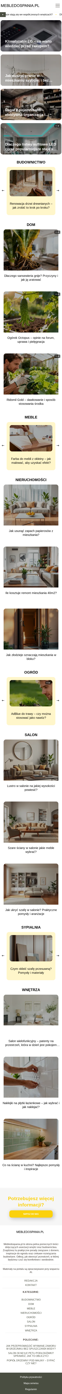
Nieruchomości (30, 480)
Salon (31, 735)
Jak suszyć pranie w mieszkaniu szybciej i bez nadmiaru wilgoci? (27, 78)
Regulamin (31, 1389)
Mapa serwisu (31, 1383)
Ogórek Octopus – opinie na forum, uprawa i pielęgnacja (31, 339)
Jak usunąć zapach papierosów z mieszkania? (31, 532)
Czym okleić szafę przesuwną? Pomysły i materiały (31, 970)
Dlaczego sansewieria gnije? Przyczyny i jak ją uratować (31, 277)
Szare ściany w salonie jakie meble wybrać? (31, 849)
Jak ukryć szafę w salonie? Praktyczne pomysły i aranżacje (31, 911)
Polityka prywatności (31, 1377)
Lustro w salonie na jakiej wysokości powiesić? (31, 787)
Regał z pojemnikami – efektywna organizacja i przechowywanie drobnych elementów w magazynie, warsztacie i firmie (28, 112)
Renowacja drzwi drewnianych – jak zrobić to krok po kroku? (31, 205)
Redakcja (31, 1280)
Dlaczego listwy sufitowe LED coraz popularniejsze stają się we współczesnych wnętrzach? (30, 146)
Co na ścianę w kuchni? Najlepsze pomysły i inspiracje (31, 1167)
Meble (31, 417)
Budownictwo (31, 162)
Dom (31, 225)
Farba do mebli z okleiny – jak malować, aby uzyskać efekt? (31, 460)
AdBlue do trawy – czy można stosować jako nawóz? (31, 715)
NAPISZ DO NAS (31, 1214)
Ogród (31, 672)
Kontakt (31, 1285)
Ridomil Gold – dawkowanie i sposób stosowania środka (31, 401)
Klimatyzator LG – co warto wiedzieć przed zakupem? (28, 43)
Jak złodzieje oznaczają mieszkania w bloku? (31, 656)
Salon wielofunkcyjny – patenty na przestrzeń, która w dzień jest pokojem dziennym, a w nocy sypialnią (31, 1043)
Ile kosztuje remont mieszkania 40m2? (31, 593)
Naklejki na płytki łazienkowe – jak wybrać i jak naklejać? (31, 1105)
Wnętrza (31, 990)
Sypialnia (31, 927)
